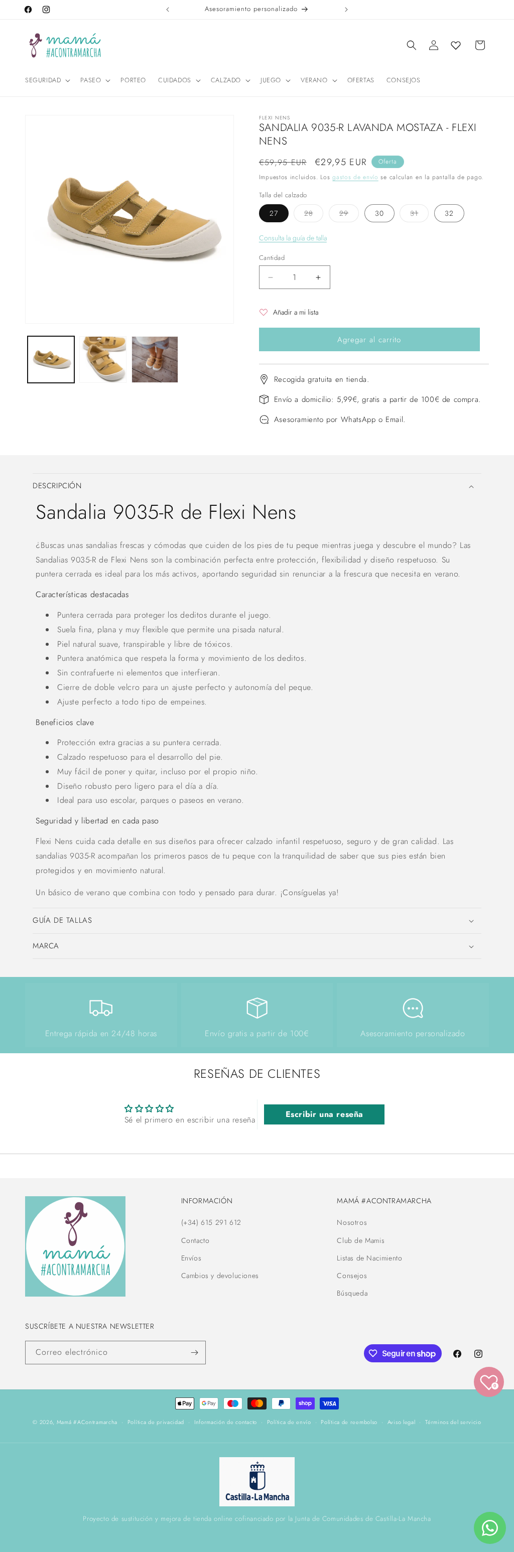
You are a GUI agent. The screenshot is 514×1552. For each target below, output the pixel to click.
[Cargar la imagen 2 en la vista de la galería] (102, 359)
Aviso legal (402, 1422)
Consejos (352, 1276)
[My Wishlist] (456, 45)
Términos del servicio (453, 1422)
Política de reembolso (349, 1422)
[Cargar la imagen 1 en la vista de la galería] (51, 359)
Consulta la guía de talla (293, 238)
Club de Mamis (360, 1240)
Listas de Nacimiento (369, 1258)
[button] (46, 80)
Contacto (195, 1240)
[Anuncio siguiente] (346, 9)
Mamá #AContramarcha (87, 1422)
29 (349, 215)
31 (419, 215)
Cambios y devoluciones (220, 1276)
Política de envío (289, 1422)
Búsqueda (352, 1293)
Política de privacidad (155, 1422)
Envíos (191, 1258)
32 (449, 213)
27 (274, 213)
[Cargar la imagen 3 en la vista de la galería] (155, 359)
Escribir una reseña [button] (324, 1114)
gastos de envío (355, 177)
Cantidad (272, 257)
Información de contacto (225, 1422)
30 (379, 213)
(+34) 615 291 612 (211, 1222)
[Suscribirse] (194, 1352)
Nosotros (352, 1222)
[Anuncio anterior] (168, 9)
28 (313, 215)
